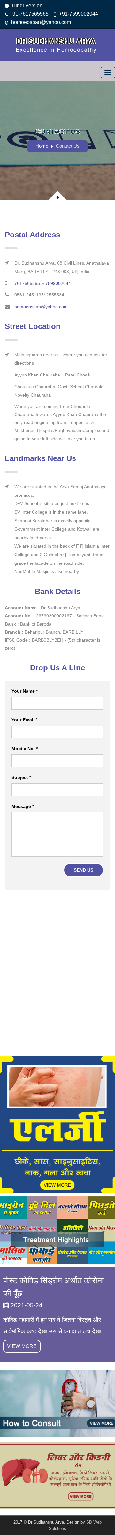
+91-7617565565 (29, 14)
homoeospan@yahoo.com (40, 22)
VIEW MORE (22, 1346)
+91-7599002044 (78, 14)
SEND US (83, 870)
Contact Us (68, 146)
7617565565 (27, 283)
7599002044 (58, 283)
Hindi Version (26, 5)
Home (41, 146)
